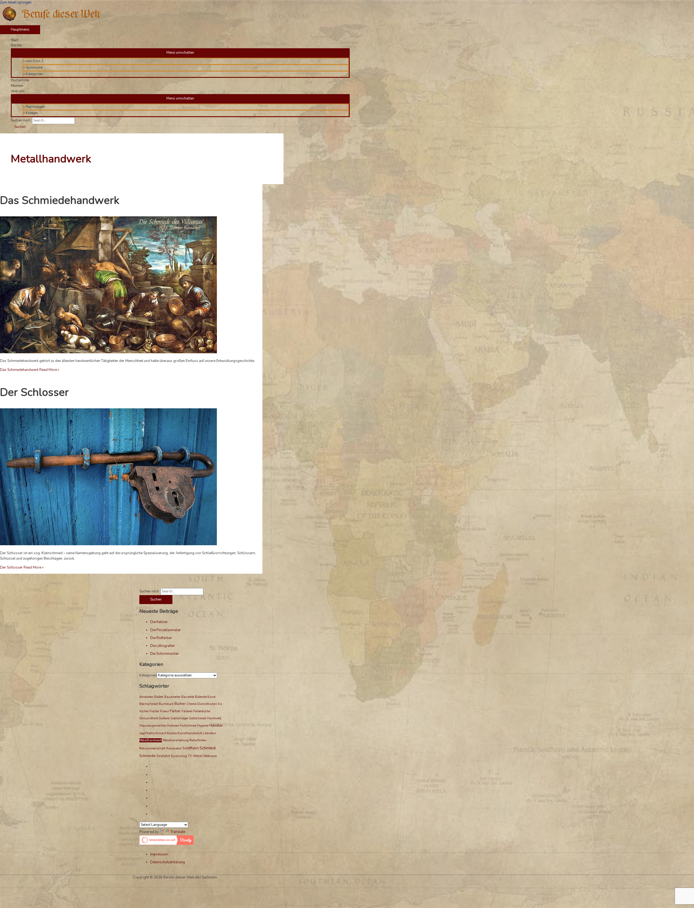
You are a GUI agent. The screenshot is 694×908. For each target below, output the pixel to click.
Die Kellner (159, 622)
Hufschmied (188, 726)
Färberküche (201, 711)
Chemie (192, 704)
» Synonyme (33, 67)
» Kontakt (30, 113)
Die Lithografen (162, 645)
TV (190, 756)
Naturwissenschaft (152, 748)
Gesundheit (148, 718)
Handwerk (214, 718)
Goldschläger (179, 718)
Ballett (158, 697)
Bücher (180, 703)
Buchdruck (166, 704)
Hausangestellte (152, 725)
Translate (178, 831)
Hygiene (202, 726)
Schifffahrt (190, 748)
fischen (144, 711)
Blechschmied (148, 704)
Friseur (164, 711)
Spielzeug (179, 756)
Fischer (154, 711)
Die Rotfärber (161, 638)
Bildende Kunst (205, 697)
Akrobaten (146, 697)
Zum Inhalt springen (15, 2)
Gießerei (164, 718)
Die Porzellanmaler (165, 630)
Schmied (208, 748)
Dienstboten (207, 704)
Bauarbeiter (172, 697)
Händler (216, 725)
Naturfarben (198, 740)
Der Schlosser (34, 392)
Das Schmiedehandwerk (59, 200)
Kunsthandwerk (190, 733)
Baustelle (187, 697)
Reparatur (174, 748)
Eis (220, 704)
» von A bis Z (33, 61)
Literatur (209, 733)
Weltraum (210, 756)
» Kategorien (33, 74)
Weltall (198, 756)
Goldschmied (197, 718)
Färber (175, 711)
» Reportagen (34, 106)
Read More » (29, 369)
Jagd (142, 733)
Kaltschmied (156, 733)
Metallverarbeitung (176, 740)
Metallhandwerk (150, 740)
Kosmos (172, 733)
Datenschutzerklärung (167, 862)
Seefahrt (163, 756)
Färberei (187, 711)
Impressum (159, 854)
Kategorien (148, 675)
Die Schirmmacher (164, 653)
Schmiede (147, 755)
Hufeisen (173, 726)
